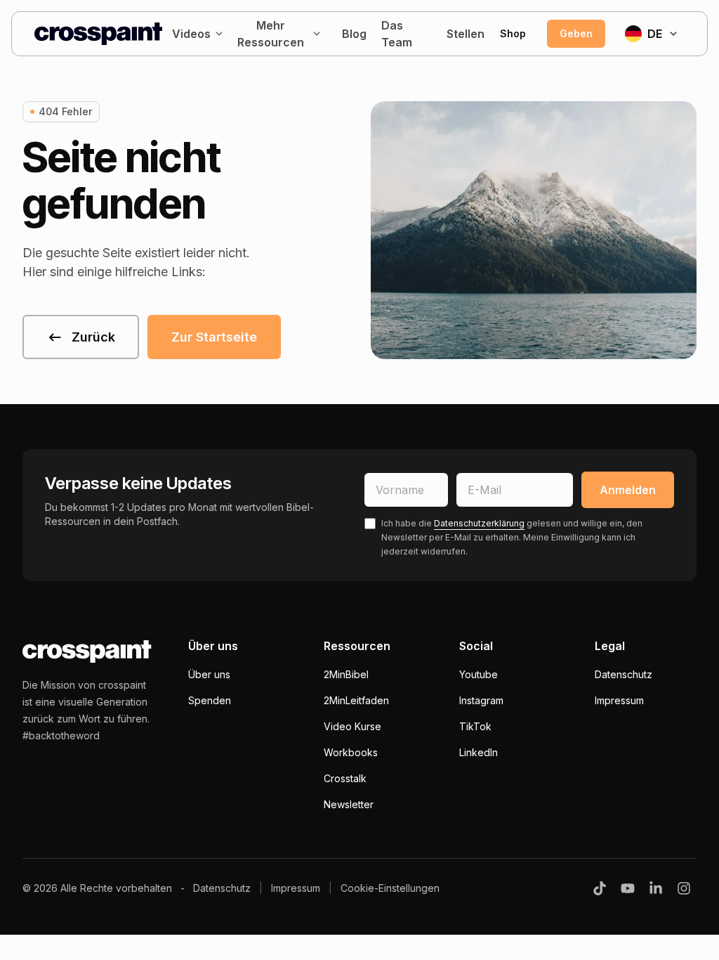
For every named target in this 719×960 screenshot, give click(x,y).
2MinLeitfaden (356, 700)
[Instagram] (684, 888)
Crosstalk (345, 778)
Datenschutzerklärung (479, 523)
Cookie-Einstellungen (390, 888)
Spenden (209, 700)
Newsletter (349, 804)
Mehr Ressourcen (270, 33)
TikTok (475, 726)
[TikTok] (599, 888)
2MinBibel (346, 674)
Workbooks (351, 752)
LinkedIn (478, 752)
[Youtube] (627, 888)
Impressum (619, 700)
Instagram (481, 700)
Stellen (465, 34)
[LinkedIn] (655, 888)
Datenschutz (623, 674)
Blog (354, 34)
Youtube (478, 674)
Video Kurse (352, 726)
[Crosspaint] (98, 33)
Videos (191, 34)
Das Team (396, 33)
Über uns (209, 674)
